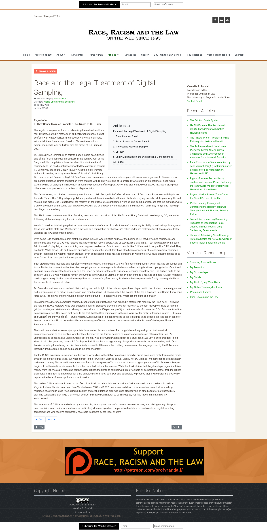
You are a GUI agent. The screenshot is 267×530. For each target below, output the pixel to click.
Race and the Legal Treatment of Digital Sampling (139, 131)
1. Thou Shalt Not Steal (125, 136)
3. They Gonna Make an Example (130, 146)
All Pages (118, 161)
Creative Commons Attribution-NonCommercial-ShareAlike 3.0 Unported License (82, 515)
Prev (41, 419)
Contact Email (194, 101)
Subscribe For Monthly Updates (99, 4)
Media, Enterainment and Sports (60, 102)
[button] (61, 54)
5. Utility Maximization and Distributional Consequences (143, 156)
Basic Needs (60, 98)
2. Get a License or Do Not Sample (131, 141)
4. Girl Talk (118, 151)
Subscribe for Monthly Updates (99, 526)
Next (50, 419)
